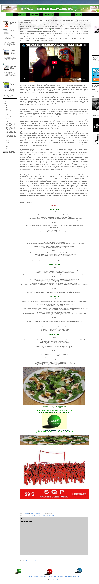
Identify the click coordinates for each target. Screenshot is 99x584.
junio (6, 118)
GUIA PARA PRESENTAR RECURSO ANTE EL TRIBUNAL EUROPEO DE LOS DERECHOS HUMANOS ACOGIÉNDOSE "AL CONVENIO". (10, 35)
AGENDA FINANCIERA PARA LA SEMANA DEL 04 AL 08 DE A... (10, 137)
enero (6, 144)
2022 (5, 103)
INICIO (9, 14)
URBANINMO (7, 82)
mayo (6, 120)
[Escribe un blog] (47, 513)
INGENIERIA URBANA (9, 49)
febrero (6, 142)
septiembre (7, 116)
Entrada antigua (83, 558)
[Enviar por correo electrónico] (46, 513)
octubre (7, 114)
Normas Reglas (75, 576)
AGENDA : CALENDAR (28, 515)
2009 (5, 148)
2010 (5, 146)
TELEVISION (65, 14)
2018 (5, 105)
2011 (5, 109)
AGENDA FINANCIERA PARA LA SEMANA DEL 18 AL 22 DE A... (10, 128)
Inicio (55, 558)
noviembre (7, 112)
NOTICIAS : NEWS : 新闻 (39, 515)
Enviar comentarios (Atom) (32, 560)
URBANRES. (7, 21)
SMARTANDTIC (7, 64)
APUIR (5, 29)
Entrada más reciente (26, 558)
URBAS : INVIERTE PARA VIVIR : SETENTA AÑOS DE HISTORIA (13, 86)
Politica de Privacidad (64, 576)
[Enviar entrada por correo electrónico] (43, 513)
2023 (5, 101)
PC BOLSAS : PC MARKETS (52, 515)
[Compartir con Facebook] (50, 513)
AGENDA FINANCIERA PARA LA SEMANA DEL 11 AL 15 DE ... (10, 132)
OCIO (78, 14)
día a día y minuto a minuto (45, 30)
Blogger (58, 579)
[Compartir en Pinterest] (51, 513)
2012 (5, 107)
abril (6, 121)
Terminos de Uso (34, 576)
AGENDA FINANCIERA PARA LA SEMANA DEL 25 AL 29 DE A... (10, 124)
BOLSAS (21, 14)
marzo (6, 140)
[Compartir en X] (49, 513)
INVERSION (49, 14)
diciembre (7, 110)
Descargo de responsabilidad (48, 576)
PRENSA (34, 14)
